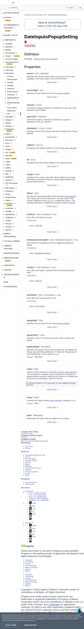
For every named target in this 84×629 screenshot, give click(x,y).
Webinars (28, 466)
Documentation (30, 459)
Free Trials (29, 446)
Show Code (51, 82)
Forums (28, 462)
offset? (30, 193)
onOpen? (31, 267)
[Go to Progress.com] (27, 547)
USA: (37, 493)
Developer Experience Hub (35, 455)
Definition (31, 54)
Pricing (27, 448)
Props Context (12, 108)
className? (32, 128)
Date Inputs (39, 15)
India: (37, 497)
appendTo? (32, 116)
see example (64, 93)
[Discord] (30, 519)
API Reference (10, 287)
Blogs (27, 464)
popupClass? (33, 335)
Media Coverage (31, 567)
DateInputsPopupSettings (57, 15)
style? (29, 415)
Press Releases (31, 565)
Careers (28, 569)
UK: (37, 495)
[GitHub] (30, 517)
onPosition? (32, 295)
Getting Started (12, 79)
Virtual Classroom (31, 472)
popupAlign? (32, 320)
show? (30, 397)
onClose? (31, 214)
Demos (27, 457)
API (8, 114)
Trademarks (54, 604)
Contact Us (29, 491)
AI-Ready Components (39, 441)
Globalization (11, 111)
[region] (42, 620)
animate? (31, 105)
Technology (29, 562)
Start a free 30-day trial (52, 26)
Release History (31, 461)
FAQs (6, 282)
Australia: (39, 500)
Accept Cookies (10, 625)
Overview (10, 76)
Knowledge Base (11, 253)
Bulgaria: (38, 498)
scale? (30, 369)
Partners (28, 470)
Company (28, 560)
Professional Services (33, 468)
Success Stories (31, 482)
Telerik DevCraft (27, 434)
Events (27, 473)
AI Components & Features (11, 26)
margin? (30, 174)
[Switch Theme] (80, 7)
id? (28, 160)
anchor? (30, 73)
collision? (31, 145)
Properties (32, 67)
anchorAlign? (33, 90)
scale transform (70, 372)
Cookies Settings (30, 625)
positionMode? (33, 347)
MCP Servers (26, 441)
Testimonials (29, 484)
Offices (27, 571)
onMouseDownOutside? (37, 240)
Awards (28, 564)
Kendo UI (24, 437)
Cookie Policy (40, 619)
